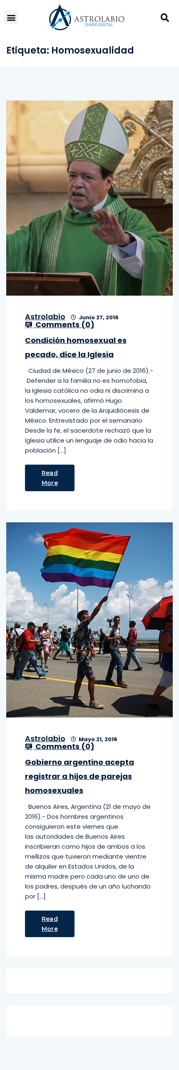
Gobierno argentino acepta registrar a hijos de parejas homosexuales (79, 776)
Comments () (64, 324)
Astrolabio (45, 316)
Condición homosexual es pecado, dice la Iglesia (76, 347)
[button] (11, 17)
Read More (50, 478)
